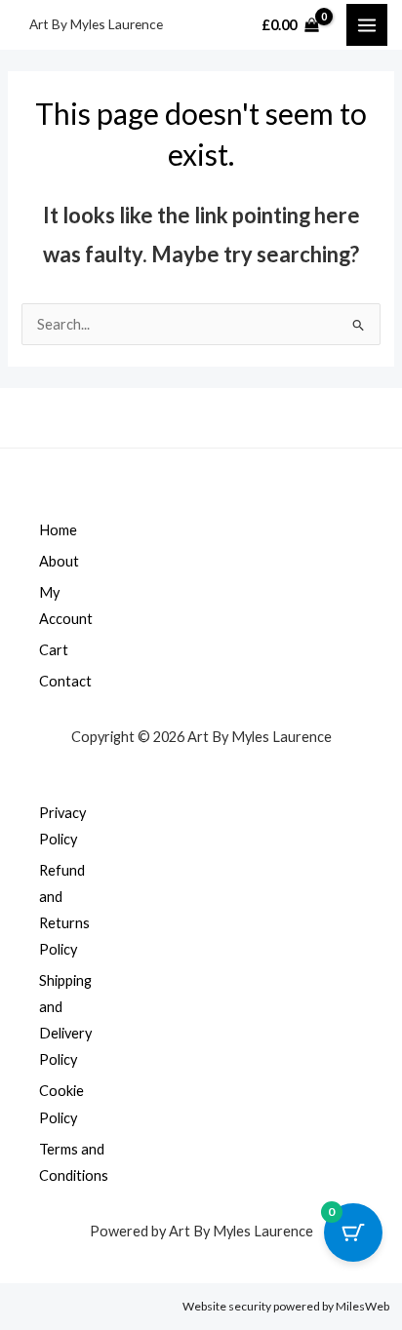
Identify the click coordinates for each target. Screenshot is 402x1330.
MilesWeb (362, 1306)
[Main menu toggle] (366, 24)
